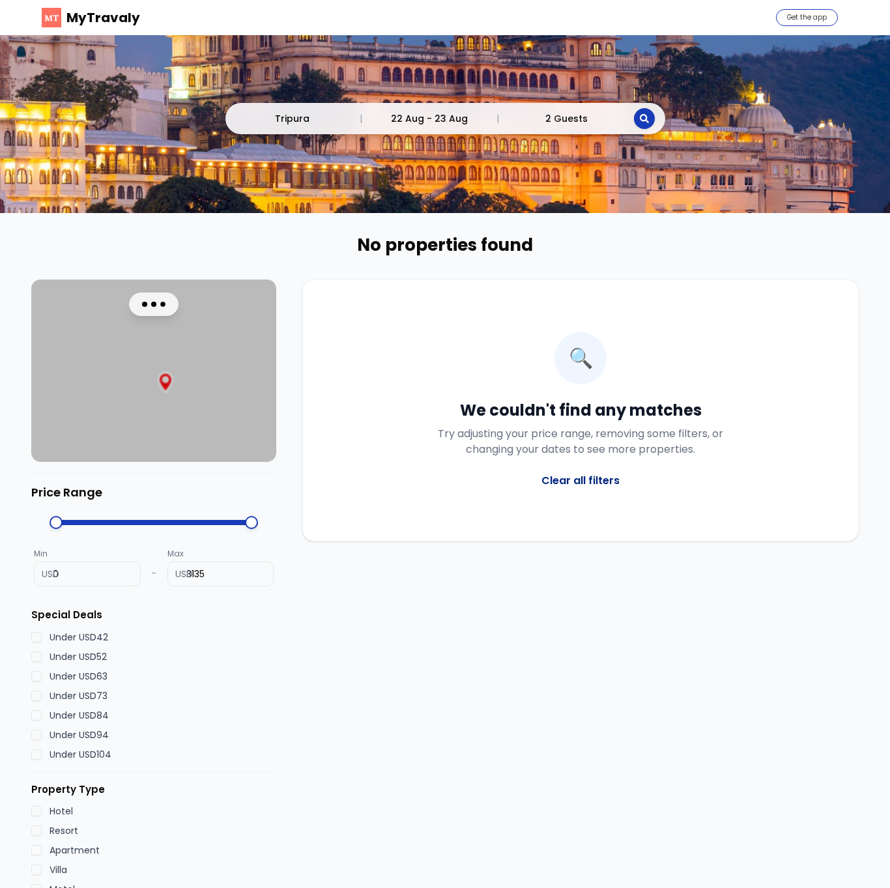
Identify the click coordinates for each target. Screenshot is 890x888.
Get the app (807, 17)
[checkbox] (36, 636)
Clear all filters (580, 480)
